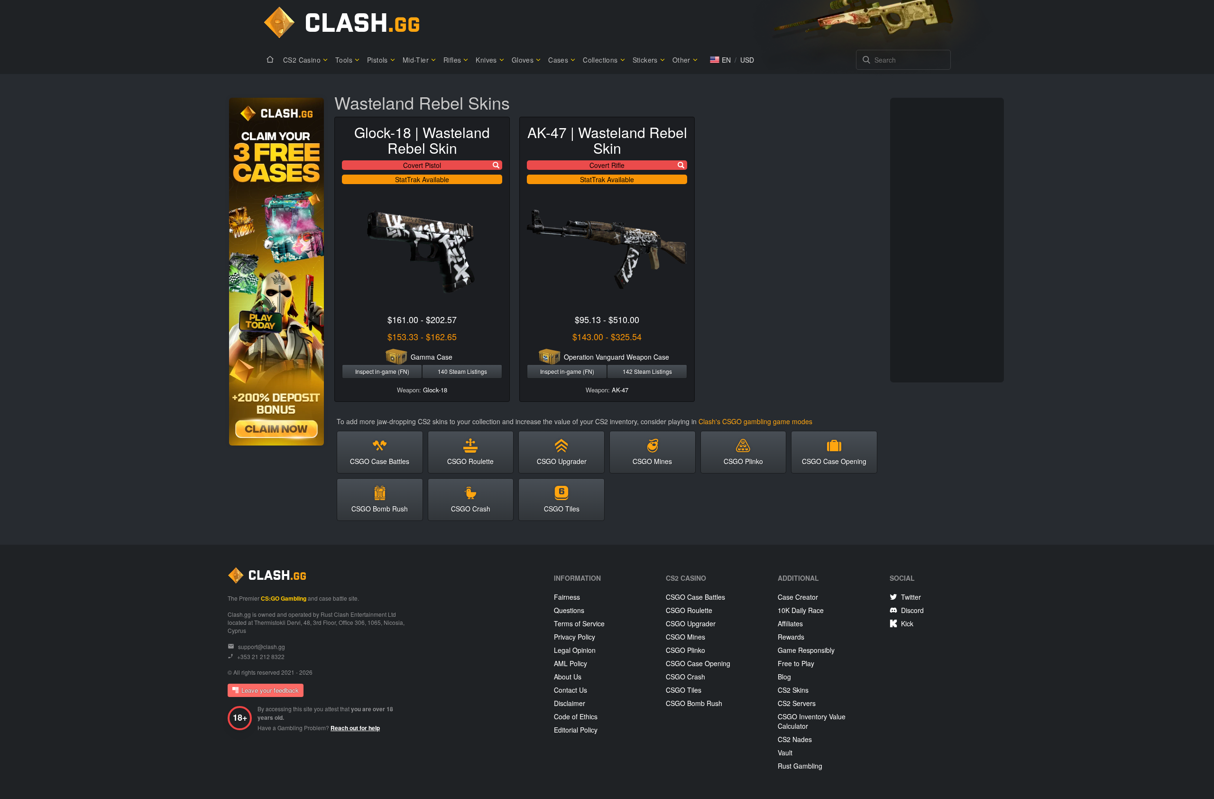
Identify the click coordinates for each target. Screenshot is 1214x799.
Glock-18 (435, 389)
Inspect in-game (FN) (382, 371)
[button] (720, 60)
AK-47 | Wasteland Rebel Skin (607, 140)
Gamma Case (431, 357)
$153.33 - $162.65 (422, 336)
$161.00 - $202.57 (422, 319)
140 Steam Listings (462, 371)
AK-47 (620, 389)
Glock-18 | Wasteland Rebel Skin (422, 140)
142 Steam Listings (647, 371)
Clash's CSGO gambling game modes (755, 421)
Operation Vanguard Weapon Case (616, 357)
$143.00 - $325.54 (607, 336)
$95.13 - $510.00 (607, 319)
